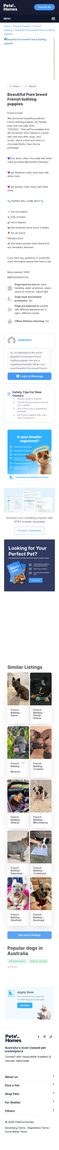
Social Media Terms (16, 1131)
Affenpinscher (17, 961)
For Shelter (12, 1102)
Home (7, 26)
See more (12, 967)
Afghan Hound (38, 961)
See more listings (29, 935)
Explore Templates (29, 530)
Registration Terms (38, 1127)
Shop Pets (12, 1094)
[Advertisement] (29, 624)
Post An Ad (44, 7)
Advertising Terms (15, 1127)
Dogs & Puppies (22, 26)
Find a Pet (12, 1085)
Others (10, 1111)
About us (11, 1077)
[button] (29, 1078)
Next (47, 58)
